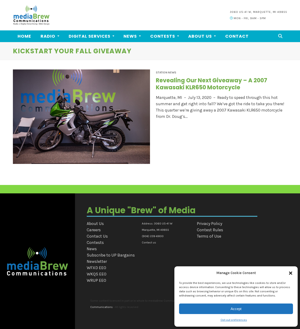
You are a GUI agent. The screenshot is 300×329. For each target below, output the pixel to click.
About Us (95, 223)
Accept (236, 309)
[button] (290, 273)
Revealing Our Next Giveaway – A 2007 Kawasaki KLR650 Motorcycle (211, 83)
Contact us (149, 242)
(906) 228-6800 (153, 236)
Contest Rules (210, 229)
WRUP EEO (96, 280)
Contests (95, 242)
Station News (166, 72)
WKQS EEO (96, 274)
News (92, 248)
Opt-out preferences (234, 320)
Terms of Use (209, 236)
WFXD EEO (96, 267)
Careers (94, 229)
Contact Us (97, 236)
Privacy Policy (209, 223)
